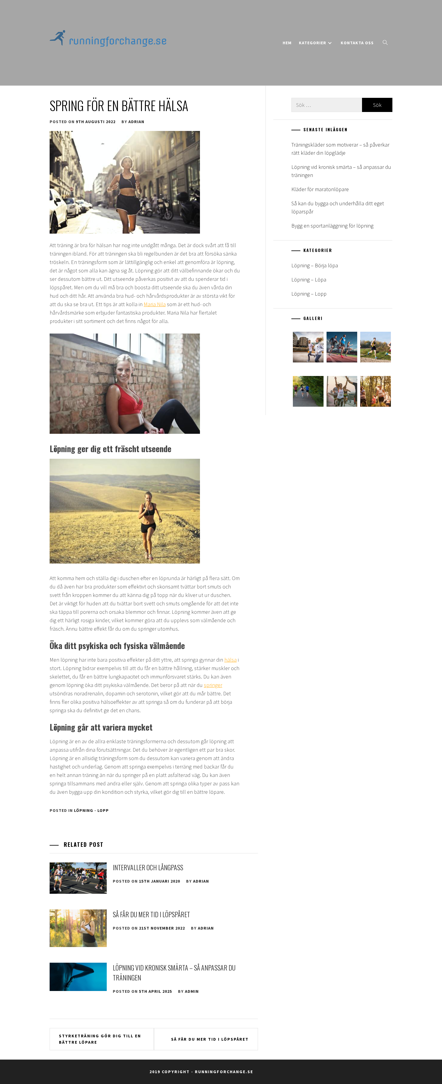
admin (192, 991)
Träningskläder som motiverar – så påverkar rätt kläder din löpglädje (340, 148)
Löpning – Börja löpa (314, 265)
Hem (287, 42)
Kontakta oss (357, 42)
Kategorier (312, 42)
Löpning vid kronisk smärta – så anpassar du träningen (341, 171)
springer (213, 685)
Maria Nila (155, 304)
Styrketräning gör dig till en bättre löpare (100, 1039)
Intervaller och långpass (148, 867)
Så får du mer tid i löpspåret (151, 914)
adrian (136, 121)
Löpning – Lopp (309, 293)
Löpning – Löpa (308, 279)
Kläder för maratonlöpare (320, 189)
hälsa (230, 659)
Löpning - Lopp (91, 810)
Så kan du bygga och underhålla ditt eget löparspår (337, 207)
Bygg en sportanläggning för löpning (332, 225)
